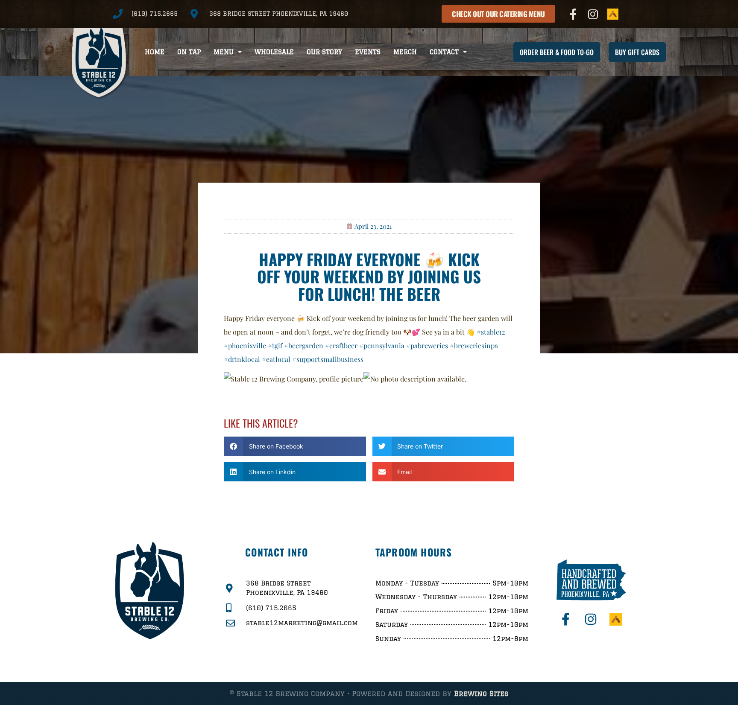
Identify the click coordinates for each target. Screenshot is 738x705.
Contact (444, 51)
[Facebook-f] (573, 14)
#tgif (275, 345)
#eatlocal (276, 359)
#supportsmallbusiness (327, 359)
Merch (405, 51)
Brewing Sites (481, 693)
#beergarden (303, 345)
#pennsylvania (381, 345)
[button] (295, 446)
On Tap (189, 51)
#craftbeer (341, 345)
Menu (224, 51)
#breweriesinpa (474, 345)
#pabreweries (427, 345)
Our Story (324, 51)
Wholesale (274, 51)
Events (368, 51)
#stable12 (491, 331)
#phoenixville (245, 345)
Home (154, 51)
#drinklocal (242, 359)
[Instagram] (593, 14)
